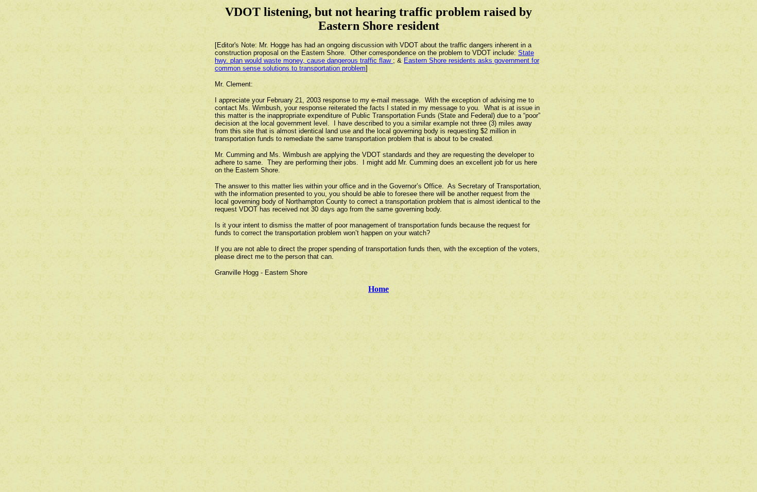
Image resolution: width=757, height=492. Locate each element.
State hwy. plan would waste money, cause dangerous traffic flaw (374, 56)
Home (378, 289)
